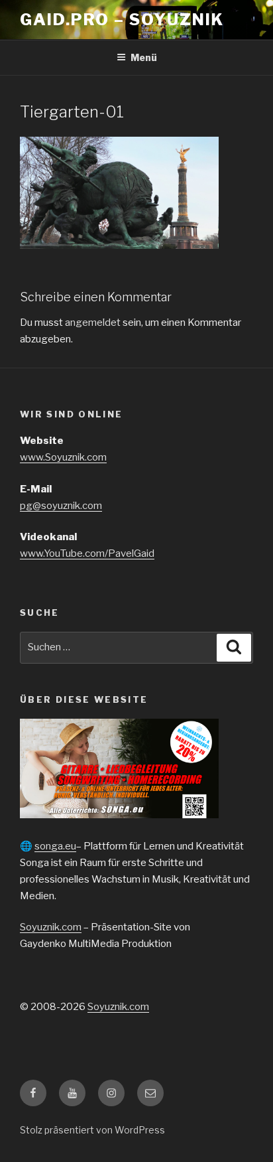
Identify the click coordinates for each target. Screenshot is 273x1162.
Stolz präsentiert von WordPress (92, 1129)
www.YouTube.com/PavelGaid (87, 553)
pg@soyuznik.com (61, 506)
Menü (144, 57)
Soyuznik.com (51, 927)
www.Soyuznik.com (63, 457)
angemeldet (93, 322)
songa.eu (55, 846)
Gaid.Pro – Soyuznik (121, 19)
